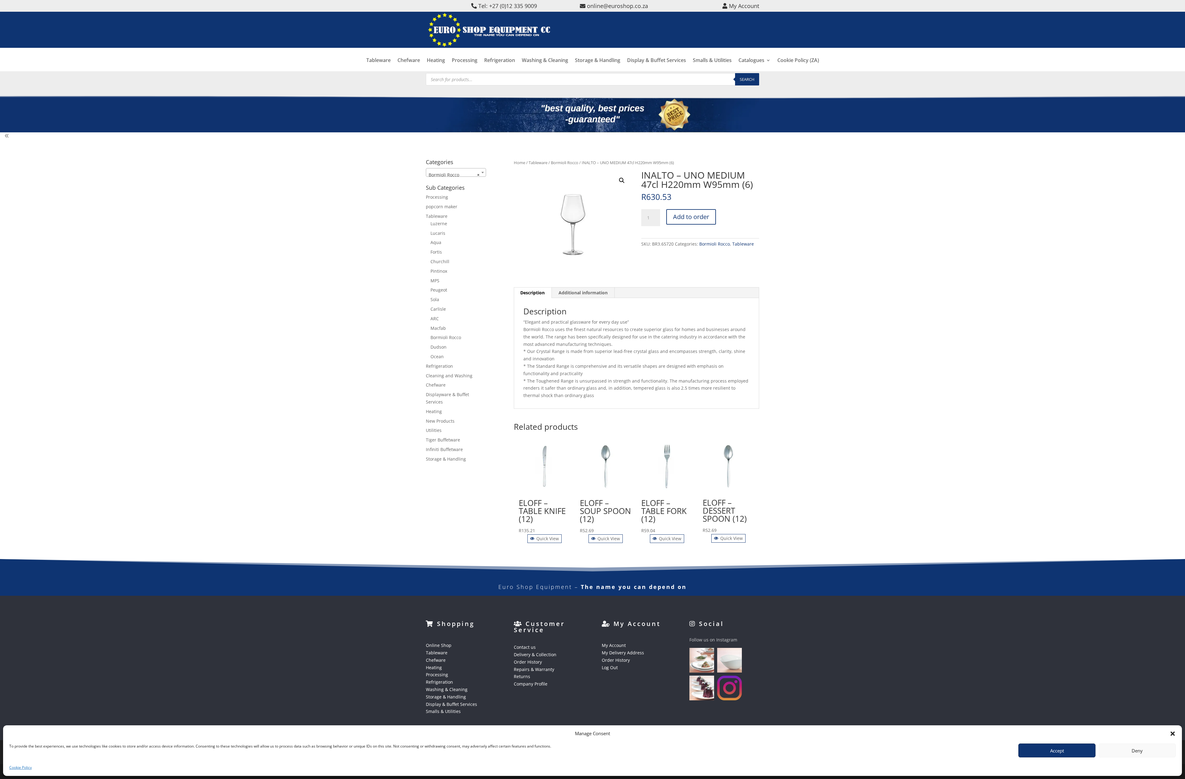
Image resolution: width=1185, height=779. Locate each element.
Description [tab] (532, 293)
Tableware (378, 61)
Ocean (437, 356)
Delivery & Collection (535, 654)
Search (747, 79)
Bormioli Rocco (564, 162)
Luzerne (438, 223)
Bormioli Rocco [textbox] (454, 175)
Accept (1057, 751)
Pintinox (438, 271)
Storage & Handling (597, 61)
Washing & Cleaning (545, 61)
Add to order (691, 217)
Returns (522, 676)
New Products (440, 421)
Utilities (434, 430)
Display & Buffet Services (656, 61)
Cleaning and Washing (449, 376)
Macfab (438, 328)
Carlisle (438, 309)
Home (519, 162)
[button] (1173, 734)
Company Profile (530, 684)
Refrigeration (499, 61)
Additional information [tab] (583, 293)
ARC (434, 318)
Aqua (435, 242)
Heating (436, 61)
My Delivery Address (623, 653)
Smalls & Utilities (712, 61)
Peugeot (438, 290)
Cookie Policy (20, 767)
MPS (434, 281)
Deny (1137, 751)
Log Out (610, 667)
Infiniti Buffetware (444, 449)
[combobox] (456, 172)
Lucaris (437, 233)
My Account (614, 645)
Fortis (436, 252)
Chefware (408, 61)
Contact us (525, 647)
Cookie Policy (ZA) (798, 61)
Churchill (439, 261)
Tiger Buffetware (443, 440)
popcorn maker (441, 206)
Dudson (438, 347)
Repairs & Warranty (534, 669)
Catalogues (751, 61)
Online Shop (438, 645)
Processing (464, 61)
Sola (434, 299)
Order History (528, 662)
